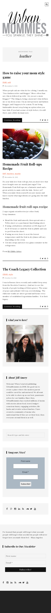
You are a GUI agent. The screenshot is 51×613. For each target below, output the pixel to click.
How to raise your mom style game (24, 75)
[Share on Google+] (47, 120)
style (11, 274)
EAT (4, 174)
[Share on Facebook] (40, 120)
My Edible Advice (15, 251)
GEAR (5, 274)
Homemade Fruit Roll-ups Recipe (22, 166)
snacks (18, 174)
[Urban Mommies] (24, 36)
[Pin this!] (45, 120)
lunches (10, 174)
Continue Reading (12, 120)
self (9, 82)
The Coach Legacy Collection (24, 269)
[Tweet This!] (42, 120)
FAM (5, 82)
